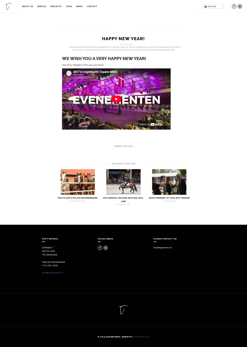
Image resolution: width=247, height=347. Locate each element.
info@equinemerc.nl (52, 272)
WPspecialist (141, 337)
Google (124, 47)
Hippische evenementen (160, 47)
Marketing (130, 50)
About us (27, 6)
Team (69, 6)
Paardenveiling (167, 50)
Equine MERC (75, 47)
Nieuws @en (142, 50)
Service (41, 6)
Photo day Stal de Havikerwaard (78, 198)
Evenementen (90, 47)
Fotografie (114, 47)
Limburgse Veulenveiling (110, 50)
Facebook (102, 47)
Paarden (153, 50)
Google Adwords (138, 47)
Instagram (91, 50)
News (79, 6)
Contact (92, 6)
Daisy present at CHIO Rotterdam (169, 198)
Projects (56, 6)
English (211, 6)
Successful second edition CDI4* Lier (123, 199)
